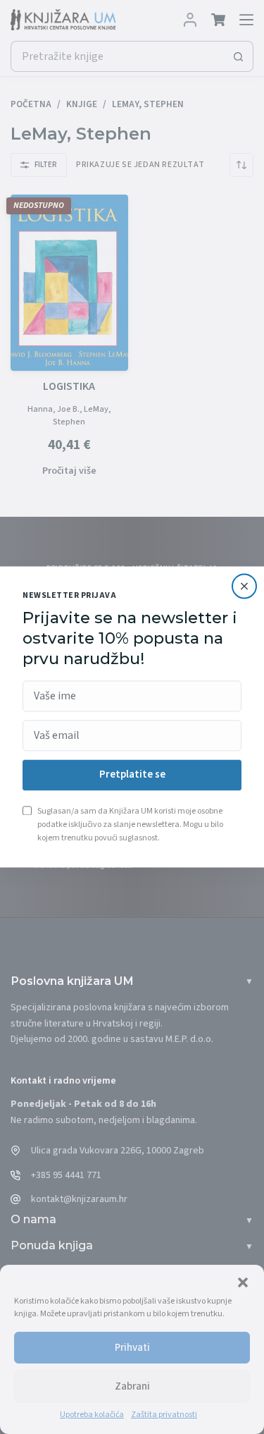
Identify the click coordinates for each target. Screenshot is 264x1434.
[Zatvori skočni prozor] (244, 586)
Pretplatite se (132, 775)
